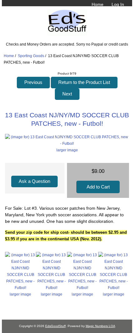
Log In (118, 4)
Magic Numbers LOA (100, 326)
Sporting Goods (31, 56)
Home (97, 4)
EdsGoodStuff (55, 326)
